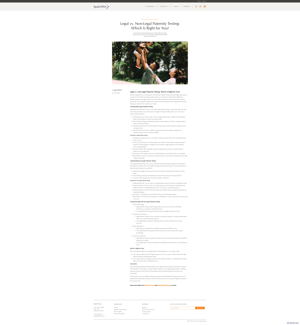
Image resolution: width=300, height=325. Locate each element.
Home (116, 307)
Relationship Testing (120, 309)
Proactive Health (119, 313)
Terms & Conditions (148, 309)
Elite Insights (118, 311)
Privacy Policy (146, 311)
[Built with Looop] (293, 323)
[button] (152, 6)
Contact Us (145, 313)
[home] (101, 6)
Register (144, 307)
